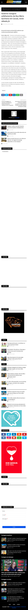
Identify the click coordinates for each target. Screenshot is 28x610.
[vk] (3, 437)
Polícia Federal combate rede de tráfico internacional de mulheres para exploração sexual (16, 375)
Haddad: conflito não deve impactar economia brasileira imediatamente (15, 127)
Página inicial (4, 8)
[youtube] (14, 437)
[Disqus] (14, 202)
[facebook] (3, 434)
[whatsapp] (19, 437)
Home (10, 604)
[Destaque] (14, 565)
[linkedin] (14, 434)
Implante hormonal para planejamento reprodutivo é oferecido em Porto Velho (16, 405)
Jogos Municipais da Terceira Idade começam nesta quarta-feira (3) (15, 358)
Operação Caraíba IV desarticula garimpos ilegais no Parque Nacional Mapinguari (16, 539)
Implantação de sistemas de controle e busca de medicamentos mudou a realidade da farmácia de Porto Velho (16, 590)
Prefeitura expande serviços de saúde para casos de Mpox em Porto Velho (16, 392)
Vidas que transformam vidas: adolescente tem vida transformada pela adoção (13, 573)
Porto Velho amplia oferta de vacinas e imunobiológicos (16, 398)
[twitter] (9, 434)
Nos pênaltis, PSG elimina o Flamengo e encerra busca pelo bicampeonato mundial (16, 351)
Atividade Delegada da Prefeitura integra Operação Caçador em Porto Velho (16, 368)
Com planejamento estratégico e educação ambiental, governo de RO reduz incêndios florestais (15, 598)
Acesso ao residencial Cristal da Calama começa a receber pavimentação (16, 583)
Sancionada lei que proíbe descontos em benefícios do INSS (16, 133)
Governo (9, 8)
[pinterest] (24, 434)
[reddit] (19, 434)
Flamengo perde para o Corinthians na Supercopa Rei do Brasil (16, 344)
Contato (18, 604)
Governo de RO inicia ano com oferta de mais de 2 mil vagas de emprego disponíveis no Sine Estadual (16, 140)
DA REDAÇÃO (5, 576)
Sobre (14, 604)
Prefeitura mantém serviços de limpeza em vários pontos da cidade (16, 545)
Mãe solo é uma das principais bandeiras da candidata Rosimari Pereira (16, 551)
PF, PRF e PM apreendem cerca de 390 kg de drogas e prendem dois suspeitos (16, 382)
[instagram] (9, 437)
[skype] (24, 437)
